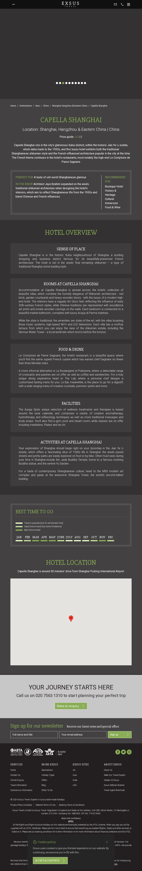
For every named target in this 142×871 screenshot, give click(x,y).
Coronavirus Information (21, 790)
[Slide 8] (79, 83)
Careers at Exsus (111, 780)
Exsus (71, 4)
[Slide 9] (82, 83)
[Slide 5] (69, 83)
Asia (37, 106)
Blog (44, 785)
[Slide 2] (60, 83)
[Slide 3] (63, 83)
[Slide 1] (57, 83)
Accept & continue (47, 860)
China (46, 106)
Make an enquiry (68, 706)
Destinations (26, 106)
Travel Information (18, 785)
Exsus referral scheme (114, 785)
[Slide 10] (85, 83)
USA (75, 785)
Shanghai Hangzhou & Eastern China (69, 106)
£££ (78, 136)
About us (108, 770)
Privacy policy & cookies (21, 805)
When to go (47, 790)
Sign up (114, 734)
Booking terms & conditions (72, 805)
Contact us (15, 775)
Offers (44, 780)
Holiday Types (48, 775)
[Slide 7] (76, 83)
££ (80, 136)
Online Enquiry (17, 780)
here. (116, 864)
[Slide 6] (73, 83)
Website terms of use (45, 805)
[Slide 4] (66, 83)
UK (74, 770)
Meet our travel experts (114, 775)
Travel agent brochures (114, 790)
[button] (71, 618)
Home (13, 106)
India (75, 780)
